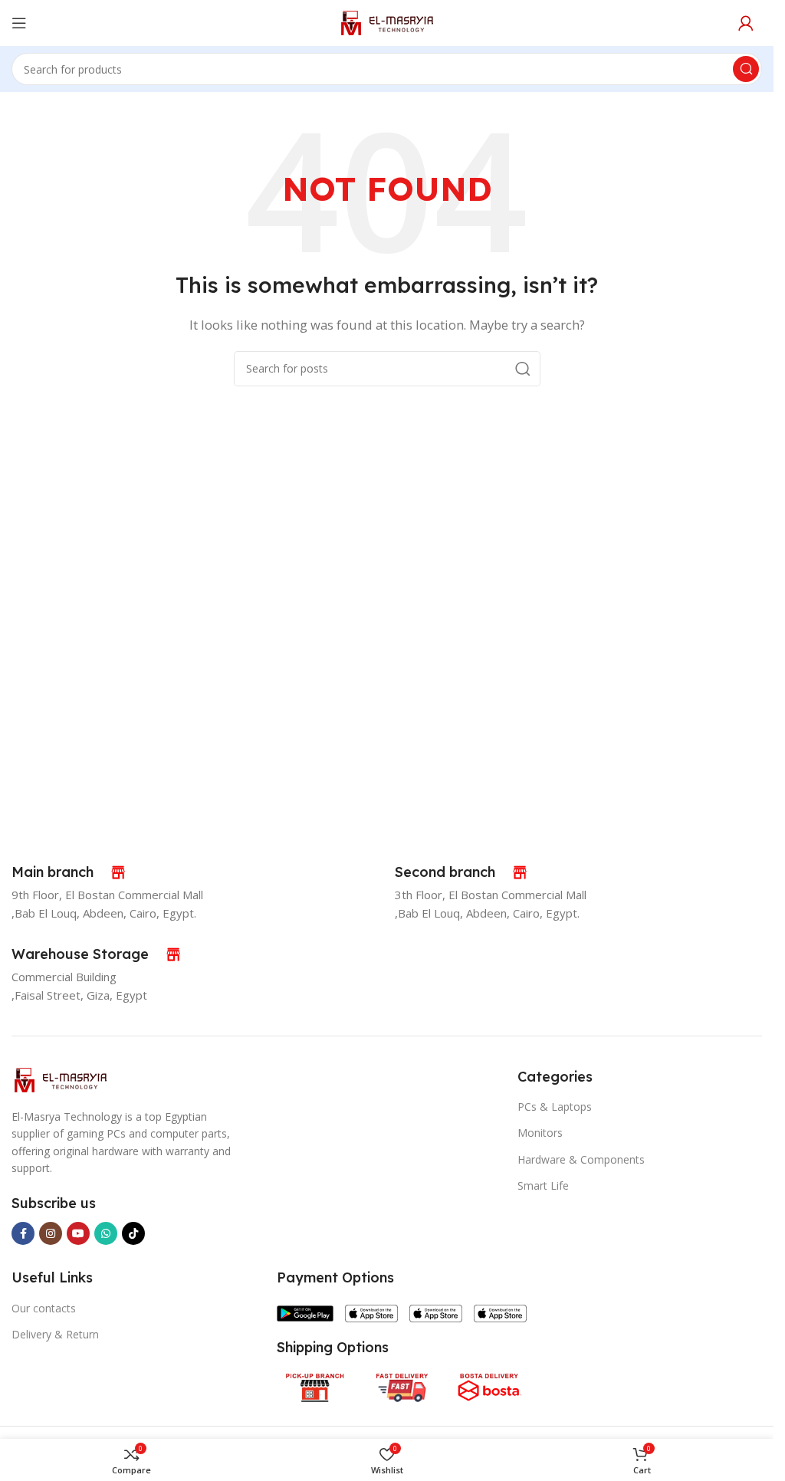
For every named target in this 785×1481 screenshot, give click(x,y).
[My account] (746, 23)
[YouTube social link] (78, 1233)
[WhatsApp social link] (105, 1233)
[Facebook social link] (22, 1233)
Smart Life (543, 1185)
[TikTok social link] (133, 1233)
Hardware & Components (581, 1159)
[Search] (746, 69)
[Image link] (60, 1078)
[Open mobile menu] (19, 23)
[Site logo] (386, 21)
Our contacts (43, 1308)
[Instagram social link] (50, 1233)
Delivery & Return (55, 1334)
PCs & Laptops (554, 1106)
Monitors (540, 1132)
